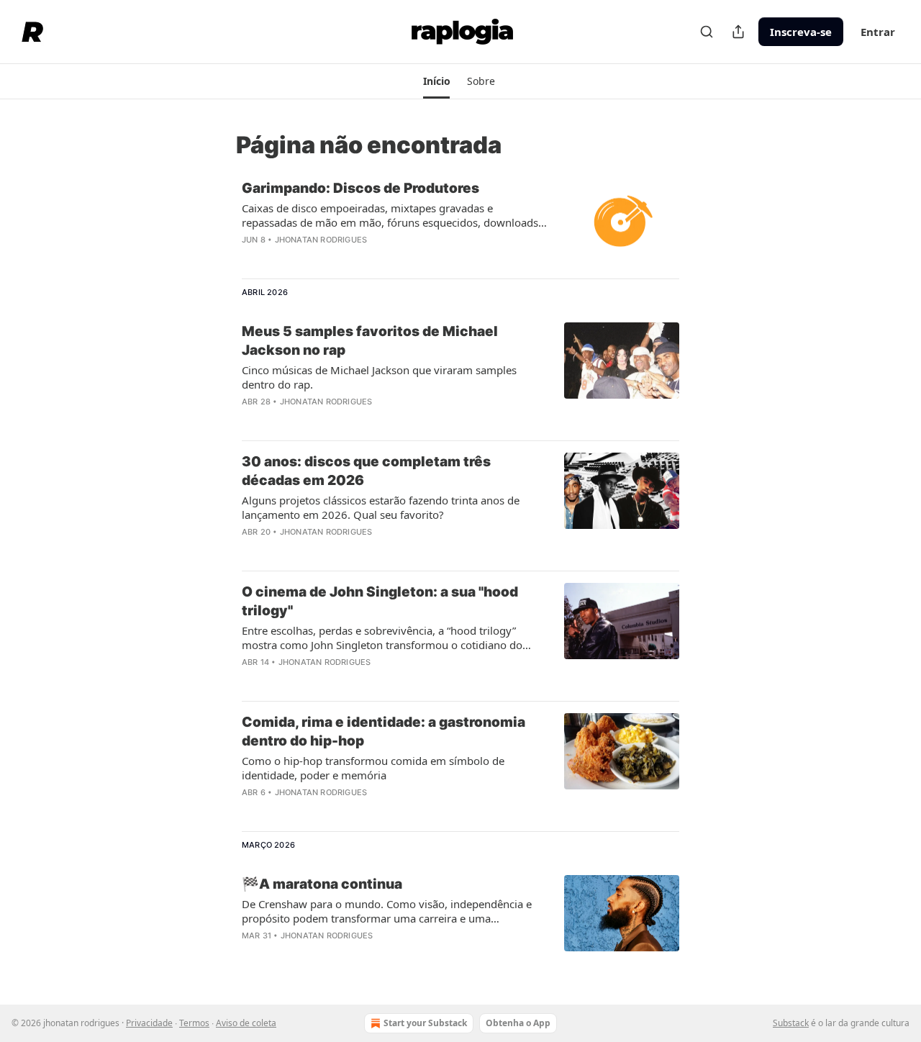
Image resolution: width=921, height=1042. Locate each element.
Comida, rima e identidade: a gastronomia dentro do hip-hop (383, 731)
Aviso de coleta (246, 1023)
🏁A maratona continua (322, 884)
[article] (460, 223)
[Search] (706, 31)
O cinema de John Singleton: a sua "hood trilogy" (380, 601)
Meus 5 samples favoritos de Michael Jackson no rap (370, 340)
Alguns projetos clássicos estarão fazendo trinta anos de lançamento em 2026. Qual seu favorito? (381, 507)
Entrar (878, 31)
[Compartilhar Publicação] (738, 31)
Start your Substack (425, 1023)
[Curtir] (251, 258)
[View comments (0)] (346, 258)
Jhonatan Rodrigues (321, 240)
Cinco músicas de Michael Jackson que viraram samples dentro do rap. (379, 377)
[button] (436, 81)
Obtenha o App (518, 1023)
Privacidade (149, 1023)
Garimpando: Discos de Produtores (360, 188)
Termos (194, 1023)
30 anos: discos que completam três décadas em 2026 (366, 471)
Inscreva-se (801, 31)
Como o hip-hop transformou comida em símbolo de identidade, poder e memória (373, 767)
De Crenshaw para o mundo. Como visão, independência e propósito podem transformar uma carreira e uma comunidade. (387, 911)
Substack (791, 1023)
